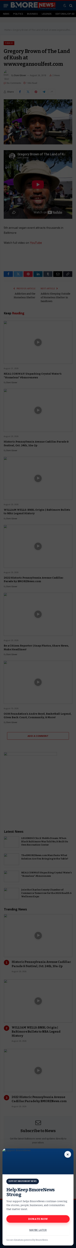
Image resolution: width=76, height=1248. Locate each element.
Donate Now (38, 1219)
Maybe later (38, 1230)
